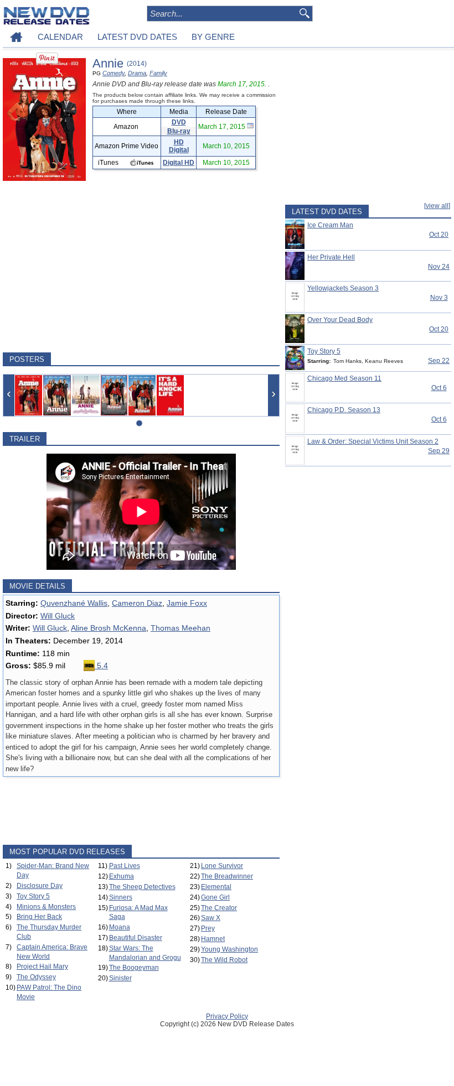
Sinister (120, 978)
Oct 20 (438, 234)
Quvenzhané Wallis (73, 603)
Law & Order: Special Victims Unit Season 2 (372, 441)
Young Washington (229, 949)
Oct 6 (439, 388)
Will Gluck (57, 615)
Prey (208, 928)
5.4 (101, 665)
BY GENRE (213, 36)
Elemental (216, 887)
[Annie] (28, 395)
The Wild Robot (224, 960)
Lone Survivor (222, 866)
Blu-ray (178, 131)
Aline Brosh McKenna (108, 627)
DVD (179, 122)
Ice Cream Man (330, 225)
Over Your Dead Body (340, 320)
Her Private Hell (331, 257)
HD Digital (179, 146)
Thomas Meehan (180, 627)
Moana (119, 927)
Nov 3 (439, 298)
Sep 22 (439, 361)
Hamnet (213, 939)
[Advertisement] (141, 266)
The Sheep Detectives (142, 887)
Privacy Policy (227, 1016)
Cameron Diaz (137, 603)
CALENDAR (60, 36)
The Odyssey (36, 977)
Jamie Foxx (187, 603)
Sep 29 (439, 451)
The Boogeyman (134, 967)
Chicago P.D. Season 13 (343, 410)
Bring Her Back (39, 917)
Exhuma (121, 876)
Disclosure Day (40, 886)
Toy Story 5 (33, 896)
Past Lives (124, 866)
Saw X (210, 918)
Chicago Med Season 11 (344, 378)
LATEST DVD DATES (137, 36)
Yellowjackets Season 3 (343, 288)
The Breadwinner (227, 876)
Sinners (120, 897)
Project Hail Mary (42, 966)
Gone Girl (215, 897)
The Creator (219, 908)
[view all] (437, 206)
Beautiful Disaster (135, 938)
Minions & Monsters (46, 907)
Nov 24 (439, 267)
